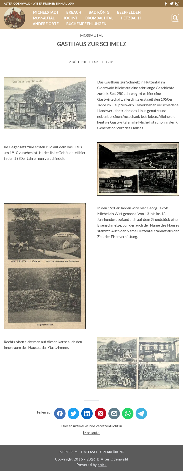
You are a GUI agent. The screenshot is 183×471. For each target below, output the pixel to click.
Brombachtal (99, 18)
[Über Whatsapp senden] (127, 412)
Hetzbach (131, 18)
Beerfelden (129, 12)
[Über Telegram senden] (141, 412)
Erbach (73, 12)
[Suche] (175, 18)
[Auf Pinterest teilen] (100, 412)
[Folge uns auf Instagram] (177, 3)
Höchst (70, 18)
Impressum (68, 452)
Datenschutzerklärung (102, 452)
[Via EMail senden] (114, 412)
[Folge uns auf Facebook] (166, 3)
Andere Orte (46, 23)
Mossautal (44, 18)
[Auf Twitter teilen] (73, 412)
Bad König (99, 12)
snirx (102, 464)
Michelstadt (46, 12)
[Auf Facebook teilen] (60, 412)
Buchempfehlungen (86, 23)
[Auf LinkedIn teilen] (87, 412)
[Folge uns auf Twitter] (171, 3)
